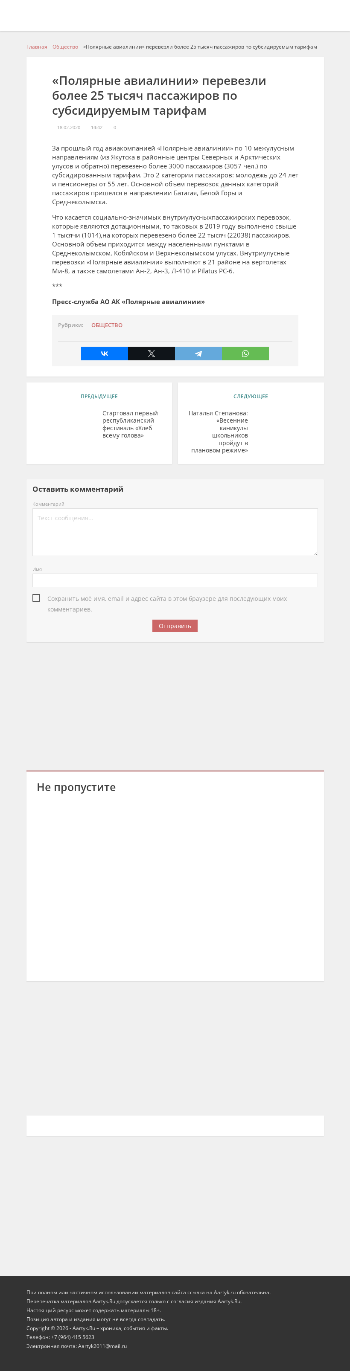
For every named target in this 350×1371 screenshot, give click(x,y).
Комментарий (48, 504)
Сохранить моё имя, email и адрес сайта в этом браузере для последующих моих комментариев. (167, 599)
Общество (106, 325)
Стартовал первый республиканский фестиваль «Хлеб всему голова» (130, 424)
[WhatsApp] (245, 353)
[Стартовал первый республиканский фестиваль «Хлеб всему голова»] (66, 426)
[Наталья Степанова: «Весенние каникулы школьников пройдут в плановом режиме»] (284, 426)
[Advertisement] (175, 705)
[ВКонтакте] (104, 353)
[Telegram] (198, 353)
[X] (151, 353)
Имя (37, 569)
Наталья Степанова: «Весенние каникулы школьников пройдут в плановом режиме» (218, 431)
